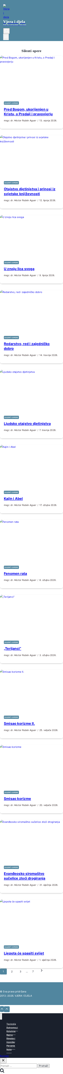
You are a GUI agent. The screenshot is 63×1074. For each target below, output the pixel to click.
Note (9, 1049)
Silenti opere (11, 103)
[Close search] (3, 1060)
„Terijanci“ (12, 648)
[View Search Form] (6, 31)
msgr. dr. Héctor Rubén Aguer (20, 120)
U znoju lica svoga (19, 269)
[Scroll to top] (2, 1009)
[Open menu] (6, 37)
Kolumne (11, 1031)
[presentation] (31, 77)
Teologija (11, 1024)
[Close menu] (1, 1016)
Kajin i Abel (13, 499)
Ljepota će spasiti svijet (24, 953)
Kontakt (4, 1055)
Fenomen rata (15, 573)
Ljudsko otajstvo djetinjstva (27, 424)
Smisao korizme (17, 799)
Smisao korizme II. (19, 723)
